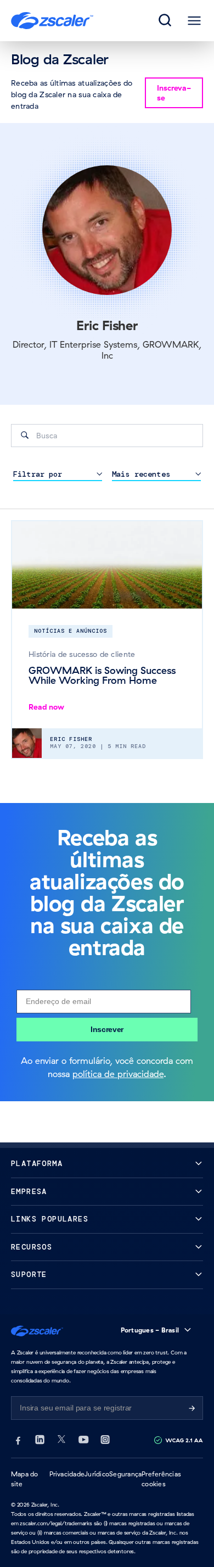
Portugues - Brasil (150, 1330)
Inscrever (107, 1029)
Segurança (125, 1474)
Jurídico (97, 1474)
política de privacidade (118, 1073)
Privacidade (67, 1474)
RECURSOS (31, 1247)
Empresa (29, 1191)
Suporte (29, 1274)
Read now (46, 707)
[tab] (165, 21)
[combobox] (107, 435)
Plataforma (37, 1163)
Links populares (49, 1219)
